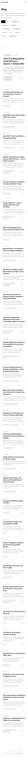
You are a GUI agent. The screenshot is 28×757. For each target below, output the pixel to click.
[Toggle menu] (25, 2)
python (4, 32)
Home (8, 750)
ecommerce (16, 29)
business (13, 25)
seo (11, 32)
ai (8, 21)
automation (15, 21)
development (6, 29)
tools (4, 36)
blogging (5, 25)
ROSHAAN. (4, 2)
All (3, 21)
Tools (19, 750)
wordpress (12, 36)
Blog (13, 750)
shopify (17, 32)
